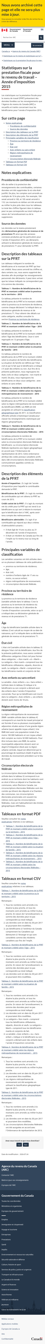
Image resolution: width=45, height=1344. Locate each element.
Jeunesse (5, 1304)
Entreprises (6, 1234)
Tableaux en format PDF (16, 161)
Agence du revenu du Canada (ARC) (26, 51)
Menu (9, 44)
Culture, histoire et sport (11, 1264)
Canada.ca (6, 51)
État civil (13, 147)
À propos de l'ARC (9, 1185)
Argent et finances (9, 1284)
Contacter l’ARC (8, 1175)
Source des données (19, 129)
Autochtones (7, 1294)
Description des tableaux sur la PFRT (22, 132)
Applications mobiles (10, 1324)
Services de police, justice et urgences (16, 1269)
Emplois (5, 1219)
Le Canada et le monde (11, 1279)
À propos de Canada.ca (11, 1329)
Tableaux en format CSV (16, 164)
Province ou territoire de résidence (25, 141)
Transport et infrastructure (12, 1274)
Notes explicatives (14, 123)
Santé (4, 1244)
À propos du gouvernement (13, 1211)
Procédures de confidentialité (23, 126)
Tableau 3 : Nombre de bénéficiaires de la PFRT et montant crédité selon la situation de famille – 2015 (24, 847)
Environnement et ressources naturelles (17, 1254)
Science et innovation (10, 1289)
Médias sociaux (8, 1319)
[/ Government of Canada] (17, 30)
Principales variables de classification (22, 138)
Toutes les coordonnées (11, 1201)
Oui (19, 1145)
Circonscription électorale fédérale (25, 158)
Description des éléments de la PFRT (22, 135)
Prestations (6, 1239)
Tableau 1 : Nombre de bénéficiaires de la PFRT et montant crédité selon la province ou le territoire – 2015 (24, 829)
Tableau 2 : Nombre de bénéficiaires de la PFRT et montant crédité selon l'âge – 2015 (24, 838)
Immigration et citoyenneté (12, 1224)
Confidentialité (7, 1339)
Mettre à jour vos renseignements (15, 1180)
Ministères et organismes (12, 1206)
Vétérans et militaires (10, 1299)
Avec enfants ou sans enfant (22, 150)
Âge (11, 144)
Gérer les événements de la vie (14, 1309)
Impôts (4, 1249)
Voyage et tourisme (9, 1229)
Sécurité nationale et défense (13, 1259)
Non (25, 1145)
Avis (3, 1334)
